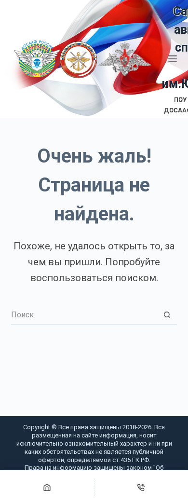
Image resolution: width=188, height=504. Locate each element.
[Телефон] (141, 487)
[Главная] (47, 487)
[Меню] (172, 58)
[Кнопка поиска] (167, 315)
